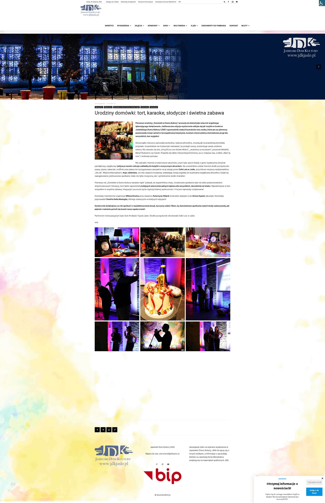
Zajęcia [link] (138, 25)
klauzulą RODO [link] (282, 499)
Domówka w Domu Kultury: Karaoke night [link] (126, 107)
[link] (224, 2)
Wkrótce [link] (109, 25)
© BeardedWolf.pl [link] (162, 495)
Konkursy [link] (153, 25)
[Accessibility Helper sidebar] (322, 3)
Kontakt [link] (234, 25)
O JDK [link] (193, 25)
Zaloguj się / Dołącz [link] (112, 2)
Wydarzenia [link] (123, 25)
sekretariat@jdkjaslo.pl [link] (169, 453)
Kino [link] (165, 25)
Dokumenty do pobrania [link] (213, 25)
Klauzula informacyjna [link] (145, 2)
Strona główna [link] (100, 103)
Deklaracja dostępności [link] (128, 2)
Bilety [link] (244, 25)
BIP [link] (180, 2)
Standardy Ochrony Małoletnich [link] (165, 2)
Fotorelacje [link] (153, 107)
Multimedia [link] (179, 25)
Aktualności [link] (98, 107)
